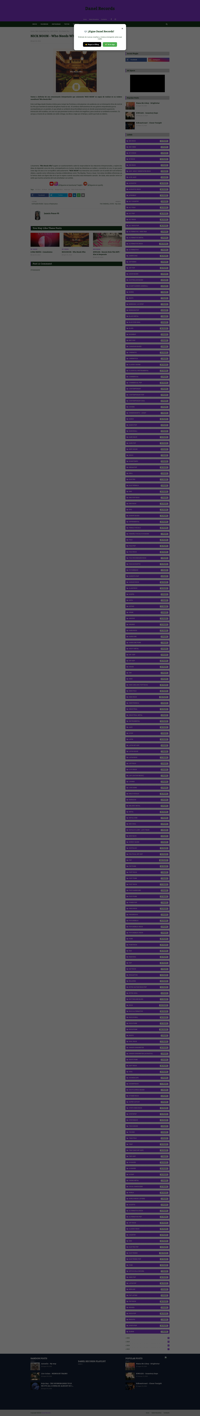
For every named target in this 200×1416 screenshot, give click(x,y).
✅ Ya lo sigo (110, 44)
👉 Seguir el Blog (92, 44)
